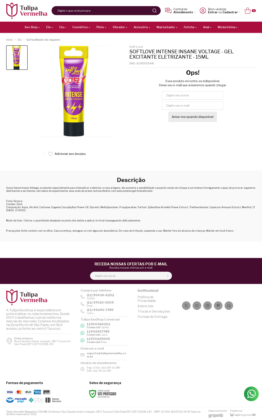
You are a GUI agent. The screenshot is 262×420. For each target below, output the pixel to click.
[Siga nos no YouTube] (197, 305)
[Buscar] (154, 10)
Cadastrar (230, 12)
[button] (17, 57)
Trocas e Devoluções (154, 311)
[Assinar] (168, 276)
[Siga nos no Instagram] (207, 305)
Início (9, 39)
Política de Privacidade (147, 299)
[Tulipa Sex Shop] (26, 10)
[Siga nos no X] (186, 305)
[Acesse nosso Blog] (229, 305)
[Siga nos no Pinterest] (218, 305)
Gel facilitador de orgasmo (43, 39)
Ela (19, 39)
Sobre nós (146, 306)
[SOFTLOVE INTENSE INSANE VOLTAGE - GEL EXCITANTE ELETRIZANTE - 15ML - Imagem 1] (17, 58)
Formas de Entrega (152, 317)
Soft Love (136, 46)
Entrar (213, 12)
